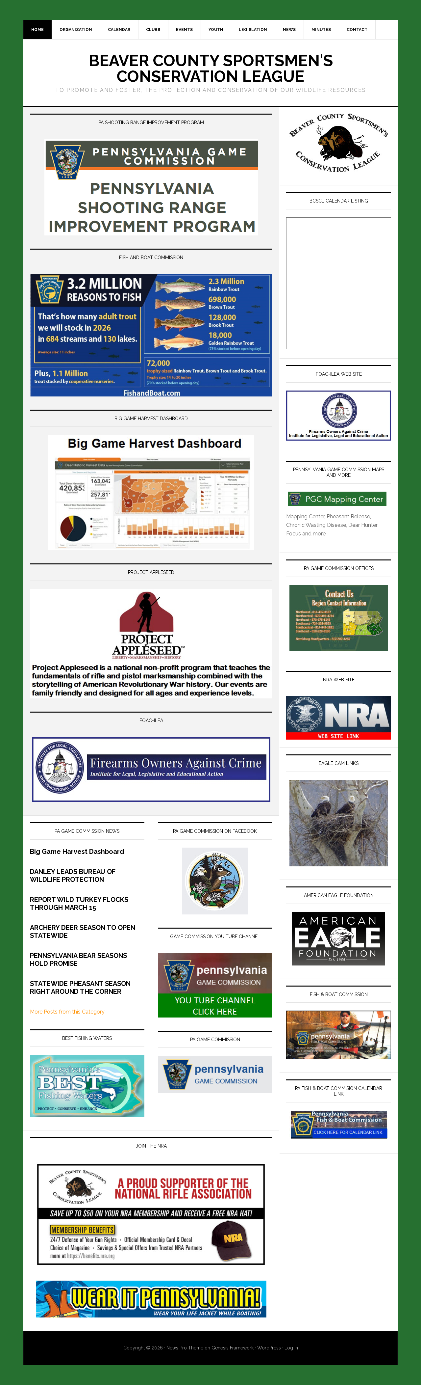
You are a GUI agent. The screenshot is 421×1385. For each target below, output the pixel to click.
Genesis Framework (232, 1347)
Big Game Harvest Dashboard (77, 851)
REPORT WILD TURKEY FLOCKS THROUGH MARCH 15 (79, 903)
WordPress (269, 1347)
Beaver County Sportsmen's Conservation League (210, 68)
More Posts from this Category (67, 1012)
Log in (291, 1347)
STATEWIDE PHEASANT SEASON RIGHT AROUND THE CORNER (80, 987)
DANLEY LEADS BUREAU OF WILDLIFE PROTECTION (72, 875)
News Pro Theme (184, 1347)
